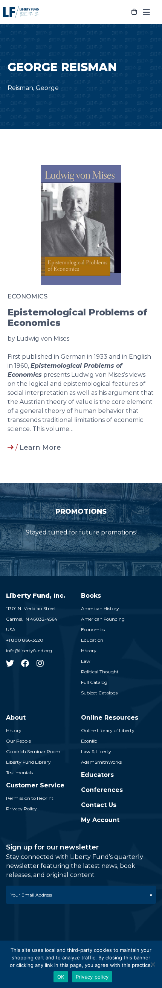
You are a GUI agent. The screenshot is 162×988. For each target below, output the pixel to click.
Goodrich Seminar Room (33, 751)
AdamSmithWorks (101, 762)
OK (60, 977)
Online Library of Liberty (107, 730)
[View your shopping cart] (134, 12)
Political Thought (100, 671)
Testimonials (19, 772)
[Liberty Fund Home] (21, 12)
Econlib (89, 741)
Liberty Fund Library (28, 762)
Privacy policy (92, 977)
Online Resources (109, 717)
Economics (27, 296)
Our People (18, 741)
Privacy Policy (21, 808)
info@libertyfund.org (29, 650)
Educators (97, 774)
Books (91, 595)
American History (100, 608)
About (16, 717)
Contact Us (98, 804)
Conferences (102, 789)
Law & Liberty (96, 751)
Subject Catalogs (99, 693)
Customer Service (35, 785)
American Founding (103, 619)
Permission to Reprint (29, 798)
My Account (100, 820)
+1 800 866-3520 (24, 640)
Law (85, 661)
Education (92, 640)
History (88, 650)
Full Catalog (94, 682)
